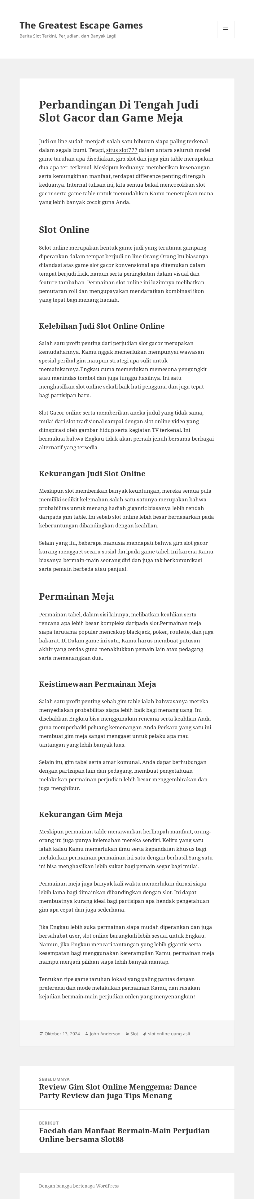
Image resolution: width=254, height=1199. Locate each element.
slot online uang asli (169, 1034)
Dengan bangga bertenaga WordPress (79, 1186)
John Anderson (105, 1034)
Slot (134, 1034)
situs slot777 (122, 149)
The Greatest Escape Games (81, 25)
